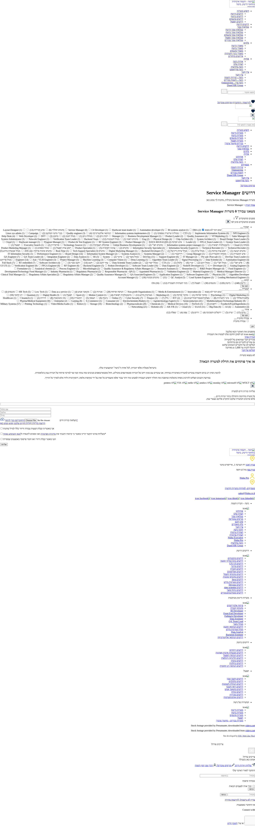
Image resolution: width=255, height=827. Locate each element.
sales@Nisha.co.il (246, 493)
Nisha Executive (235, 537)
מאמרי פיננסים (236, 51)
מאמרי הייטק (237, 45)
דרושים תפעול (236, 21)
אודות (246, 59)
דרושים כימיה (237, 660)
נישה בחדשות (237, 67)
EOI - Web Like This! (246, 736)
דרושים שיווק (237, 692)
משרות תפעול (237, 140)
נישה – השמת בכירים (233, 80)
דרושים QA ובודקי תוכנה (231, 561)
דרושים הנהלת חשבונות (232, 684)
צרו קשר (245, 72)
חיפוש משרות (243, 11)
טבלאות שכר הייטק (234, 29)
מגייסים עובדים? (224, 102)
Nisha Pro (244, 478)
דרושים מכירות (236, 694)
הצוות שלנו (238, 64)
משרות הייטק (237, 132)
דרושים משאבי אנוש (234, 689)
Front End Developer (233, 613)
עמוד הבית (250, 205)
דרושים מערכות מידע (233, 582)
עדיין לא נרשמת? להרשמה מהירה (240, 800)
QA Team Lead (236, 621)
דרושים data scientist (233, 587)
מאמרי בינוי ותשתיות (234, 53)
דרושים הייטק (237, 13)
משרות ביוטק (237, 135)
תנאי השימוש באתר (12, 434)
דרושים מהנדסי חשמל (233, 574)
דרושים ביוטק (237, 16)
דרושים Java (237, 579)
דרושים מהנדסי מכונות (233, 577)
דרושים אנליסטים (235, 571)
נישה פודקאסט (236, 69)
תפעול (240, 718)
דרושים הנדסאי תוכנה (233, 626)
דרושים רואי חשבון (234, 686)
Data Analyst (237, 632)
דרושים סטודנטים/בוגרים (232, 593)
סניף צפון (251, 469)
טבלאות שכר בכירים (234, 40)
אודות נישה (238, 61)
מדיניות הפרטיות (48, 434)
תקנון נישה (238, 529)
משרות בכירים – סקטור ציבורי (229, 720)
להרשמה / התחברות (241, 102)
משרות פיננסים (236, 138)
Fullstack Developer (233, 616)
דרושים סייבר (237, 566)
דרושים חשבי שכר (235, 678)
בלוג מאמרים (237, 524)
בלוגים (246, 43)
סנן (252, 326)
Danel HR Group (235, 85)
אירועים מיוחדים (235, 56)
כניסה (251, 789)
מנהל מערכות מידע (234, 629)
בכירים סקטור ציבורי (234, 143)
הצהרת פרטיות (236, 535)
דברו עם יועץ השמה (204, 765)
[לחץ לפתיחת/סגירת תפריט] (254, 108)
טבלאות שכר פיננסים (233, 35)
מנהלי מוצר (238, 624)
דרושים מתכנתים (235, 558)
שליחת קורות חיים (243, 765)
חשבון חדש (232, 823)
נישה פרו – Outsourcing (232, 82)
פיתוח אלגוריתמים (235, 605)
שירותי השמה (237, 167)
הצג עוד (245, 286)
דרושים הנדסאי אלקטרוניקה (230, 637)
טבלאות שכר (243, 27)
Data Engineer (236, 618)
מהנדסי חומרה (236, 608)
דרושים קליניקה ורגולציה (232, 658)
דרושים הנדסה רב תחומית (231, 666)
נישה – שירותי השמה (233, 77)
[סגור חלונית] (252, 115)
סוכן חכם (239, 521)
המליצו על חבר (248, 350)
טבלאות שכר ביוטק (234, 32)
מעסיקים (245, 164)
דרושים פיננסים (236, 19)
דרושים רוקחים (236, 650)
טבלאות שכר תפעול (234, 37)
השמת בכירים (237, 172)
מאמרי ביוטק (237, 48)
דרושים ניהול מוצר (235, 590)
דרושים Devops (236, 585)
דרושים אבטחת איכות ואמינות (229, 652)
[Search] (224, 91)
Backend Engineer (234, 634)
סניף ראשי (250, 464)
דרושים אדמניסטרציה (233, 697)
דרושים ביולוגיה (236, 663)
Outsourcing (237, 170)
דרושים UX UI (236, 563)
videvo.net (250, 725)
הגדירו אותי (250, 337)
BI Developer (237, 611)
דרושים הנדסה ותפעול (233, 655)
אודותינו (239, 156)
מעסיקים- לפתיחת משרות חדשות (240, 488)
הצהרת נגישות (236, 532)
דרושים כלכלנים (236, 681)
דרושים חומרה (236, 569)
